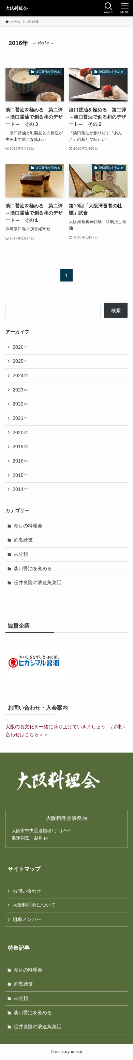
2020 (20, 432)
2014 (20, 489)
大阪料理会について (34, 905)
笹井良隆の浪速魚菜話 (37, 582)
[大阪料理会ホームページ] (16, 8)
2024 (20, 375)
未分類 (21, 554)
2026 (20, 347)
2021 (20, 418)
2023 (20, 390)
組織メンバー (27, 919)
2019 (20, 446)
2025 (20, 361)
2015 (20, 475)
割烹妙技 (23, 539)
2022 (20, 404)
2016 (20, 461)
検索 (116, 310)
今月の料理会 (28, 525)
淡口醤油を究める (33, 568)
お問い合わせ (27, 891)
